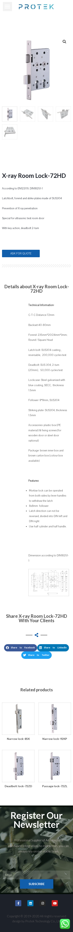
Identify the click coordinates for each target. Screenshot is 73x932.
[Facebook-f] (18, 903)
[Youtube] (55, 903)
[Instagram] (43, 903)
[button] (7, 6)
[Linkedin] (30, 903)
